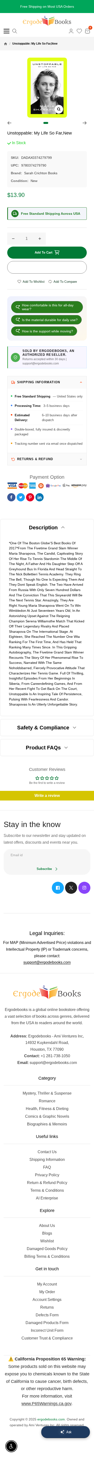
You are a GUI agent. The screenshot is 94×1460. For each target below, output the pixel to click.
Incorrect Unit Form (47, 1330)
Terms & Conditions (47, 1190)
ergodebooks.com (51, 1419)
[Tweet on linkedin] (39, 497)
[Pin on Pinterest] (30, 497)
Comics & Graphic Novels (47, 1116)
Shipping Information (47, 1159)
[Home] (5, 43)
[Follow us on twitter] (71, 888)
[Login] (71, 31)
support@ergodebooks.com (47, 962)
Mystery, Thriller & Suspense (47, 1093)
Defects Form (47, 1315)
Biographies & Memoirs (47, 1124)
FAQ (47, 1167)
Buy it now (47, 267)
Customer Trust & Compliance (47, 1338)
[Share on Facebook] (11, 497)
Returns (47, 1307)
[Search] (15, 31)
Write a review (47, 796)
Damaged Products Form (47, 1323)
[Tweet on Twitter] (21, 497)
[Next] (85, 123)
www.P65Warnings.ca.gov (46, 1403)
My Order (47, 1292)
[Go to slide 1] (45, 123)
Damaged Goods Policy (47, 1249)
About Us (47, 1226)
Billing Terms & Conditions (47, 1256)
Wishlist (47, 1241)
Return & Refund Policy (47, 1183)
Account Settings (47, 1300)
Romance (47, 1101)
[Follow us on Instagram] (84, 888)
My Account (47, 1284)
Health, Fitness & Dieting (47, 1109)
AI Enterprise (47, 1198)
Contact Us (47, 1152)
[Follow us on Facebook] (58, 888)
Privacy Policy (47, 1175)
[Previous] (9, 123)
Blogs (47, 1233)
